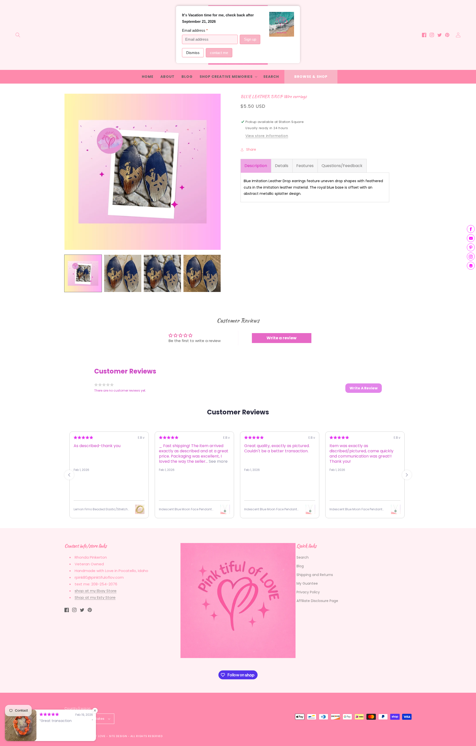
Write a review (282, 338)
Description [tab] (255, 166)
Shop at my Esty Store (95, 597)
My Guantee (307, 583)
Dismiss (193, 53)
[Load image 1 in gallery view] (83, 273)
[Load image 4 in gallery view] (202, 273)
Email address (195, 30)
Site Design (118, 736)
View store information (266, 135)
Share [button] (251, 149)
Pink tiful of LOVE (91, 736)
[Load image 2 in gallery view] (122, 273)
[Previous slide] (69, 475)
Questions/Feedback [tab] (342, 166)
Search (303, 557)
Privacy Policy (308, 592)
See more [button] (218, 461)
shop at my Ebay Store (96, 590)
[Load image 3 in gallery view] (162, 273)
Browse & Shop (310, 76)
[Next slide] (407, 475)
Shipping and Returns (315, 574)
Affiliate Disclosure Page (317, 600)
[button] (17, 34)
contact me (219, 53)
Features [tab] (305, 166)
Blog (300, 566)
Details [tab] (281, 166)
